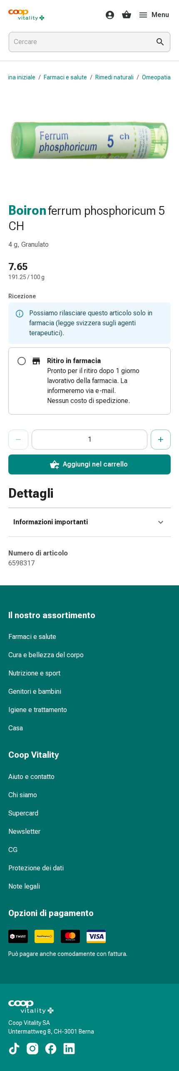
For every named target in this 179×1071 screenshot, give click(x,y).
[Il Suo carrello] (126, 15)
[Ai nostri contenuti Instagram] (32, 1048)
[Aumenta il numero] (161, 440)
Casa (15, 728)
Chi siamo (22, 795)
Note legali (24, 886)
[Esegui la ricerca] (160, 42)
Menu (160, 15)
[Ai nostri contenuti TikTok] (14, 1048)
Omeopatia (156, 77)
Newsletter (24, 831)
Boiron (27, 210)
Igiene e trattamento (37, 710)
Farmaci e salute (65, 77)
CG (12, 850)
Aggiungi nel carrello (95, 464)
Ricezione (22, 296)
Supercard (23, 813)
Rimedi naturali (114, 77)
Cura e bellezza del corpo (46, 655)
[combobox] (78, 42)
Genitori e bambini (34, 691)
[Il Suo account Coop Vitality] (107, 15)
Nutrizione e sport (34, 673)
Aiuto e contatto (31, 777)
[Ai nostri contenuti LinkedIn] (69, 1048)
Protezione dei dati (36, 868)
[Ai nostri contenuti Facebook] (51, 1048)
